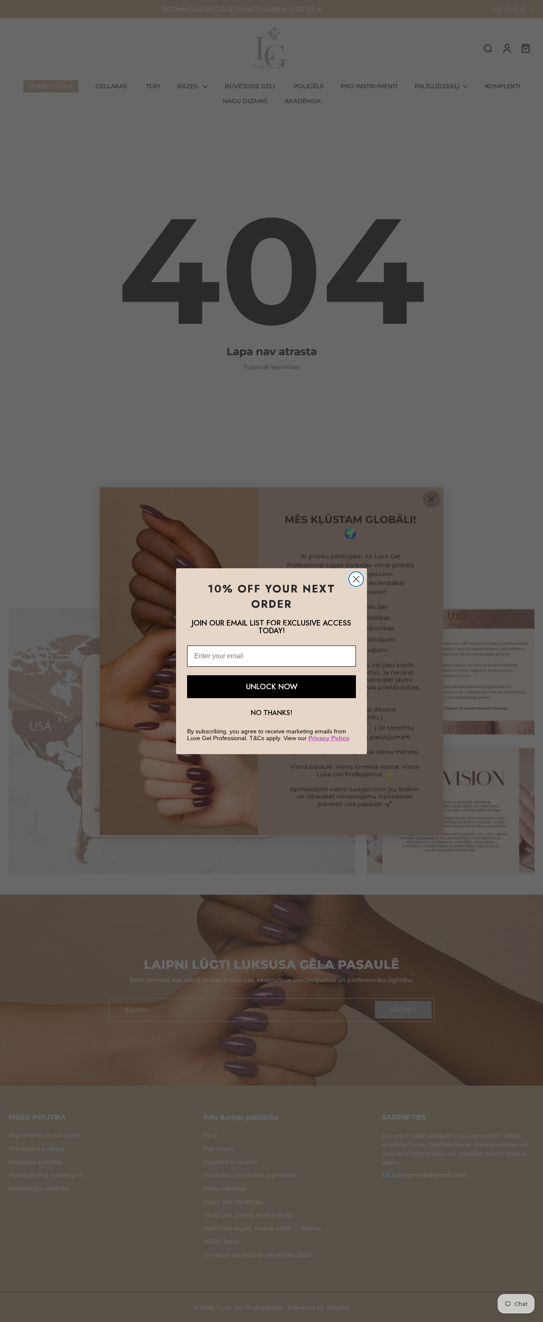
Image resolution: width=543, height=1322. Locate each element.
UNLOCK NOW (271, 686)
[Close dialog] (356, 579)
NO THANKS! (271, 713)
